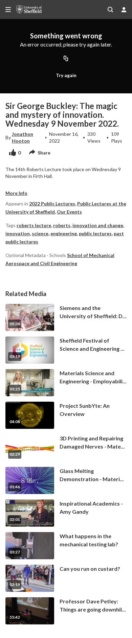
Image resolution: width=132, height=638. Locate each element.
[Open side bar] (8, 9)
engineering (63, 233)
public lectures (95, 233)
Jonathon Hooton (22, 137)
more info (16, 193)
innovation (17, 233)
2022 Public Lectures (52, 203)
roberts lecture (34, 225)
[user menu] (123, 9)
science (40, 233)
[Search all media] (110, 9)
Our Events (69, 212)
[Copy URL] (66, 59)
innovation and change (97, 225)
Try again (66, 75)
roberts (61, 225)
